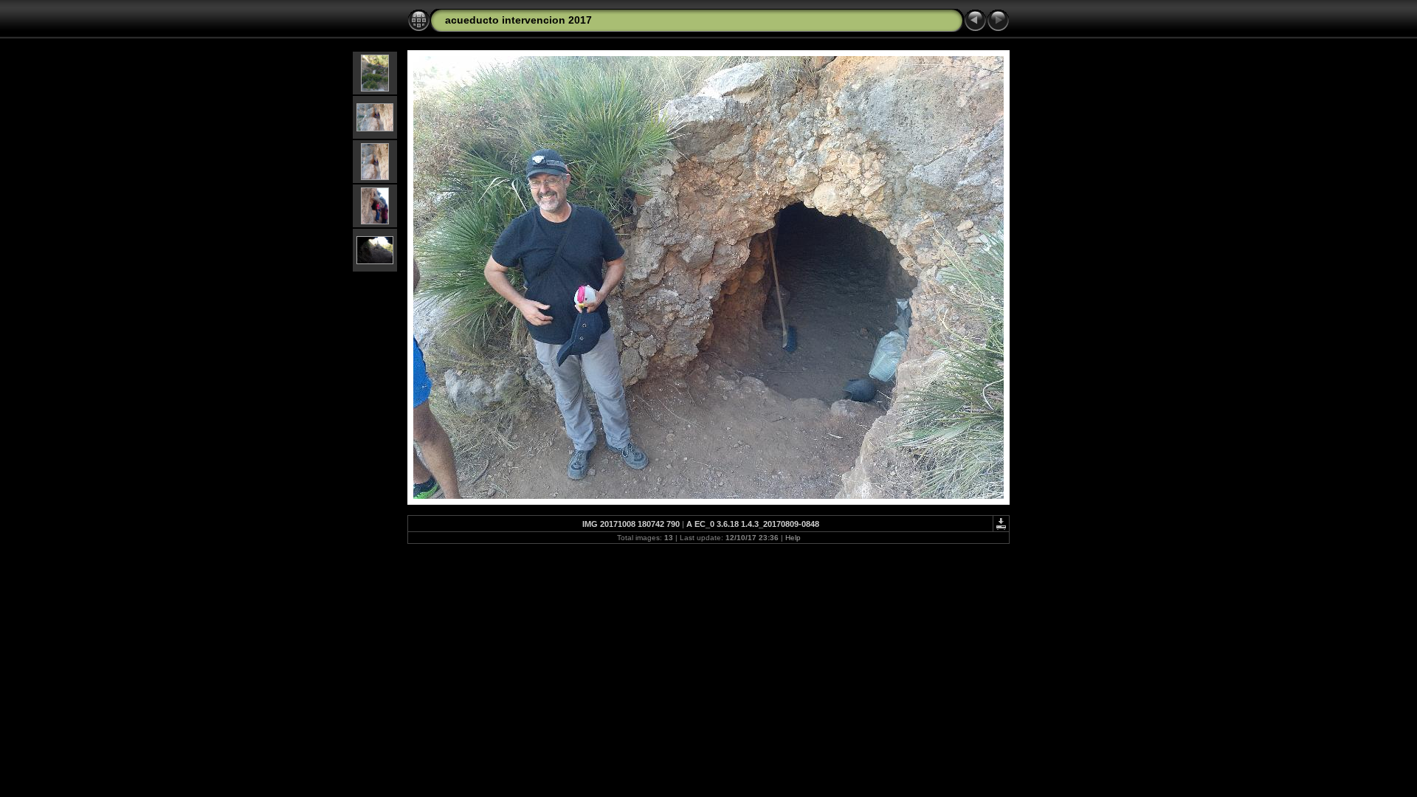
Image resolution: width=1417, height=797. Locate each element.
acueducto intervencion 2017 (518, 20)
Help (793, 538)
